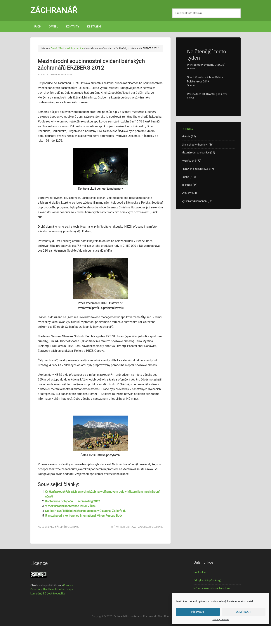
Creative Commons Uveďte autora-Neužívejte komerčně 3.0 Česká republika (51, 589)
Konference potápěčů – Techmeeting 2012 (72, 501)
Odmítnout (243, 611)
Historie (186, 136)
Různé (185, 176)
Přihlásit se (200, 572)
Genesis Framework (145, 616)
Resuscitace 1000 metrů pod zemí (207, 94)
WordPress (164, 616)
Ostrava (131, 527)
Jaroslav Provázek (60, 74)
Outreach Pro (121, 616)
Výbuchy (187, 192)
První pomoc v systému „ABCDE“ (206, 64)
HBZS (122, 527)
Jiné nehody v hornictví (195, 144)
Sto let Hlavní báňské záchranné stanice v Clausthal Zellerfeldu (85, 511)
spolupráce (156, 527)
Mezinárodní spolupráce (64, 527)
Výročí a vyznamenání (194, 201)
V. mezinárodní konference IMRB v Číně (70, 506)
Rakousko (142, 527)
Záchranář (53, 10)
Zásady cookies (221, 619)
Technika (187, 184)
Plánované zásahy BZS (195, 168)
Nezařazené (189, 160)
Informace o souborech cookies (212, 588)
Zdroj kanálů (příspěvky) (207, 580)
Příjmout (197, 611)
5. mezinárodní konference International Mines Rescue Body (84, 515)
